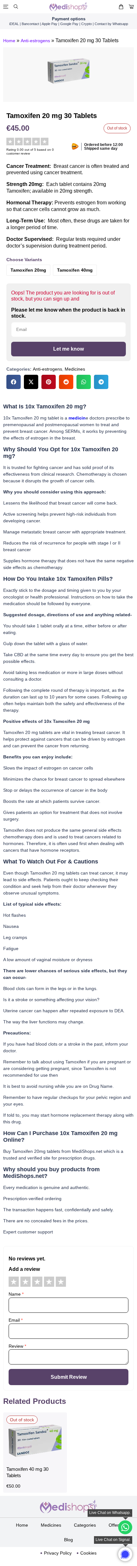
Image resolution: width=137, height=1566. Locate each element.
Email (16, 1320)
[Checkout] (131, 6)
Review (17, 1346)
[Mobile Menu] (5, 6)
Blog (68, 1539)
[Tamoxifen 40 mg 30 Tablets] (35, 1459)
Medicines (75, 369)
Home (9, 40)
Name (16, 1294)
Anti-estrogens (35, 40)
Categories (85, 1525)
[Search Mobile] (15, 6)
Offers (115, 1525)
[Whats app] (125, 1554)
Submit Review (69, 1377)
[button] (13, 382)
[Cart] (121, 6)
